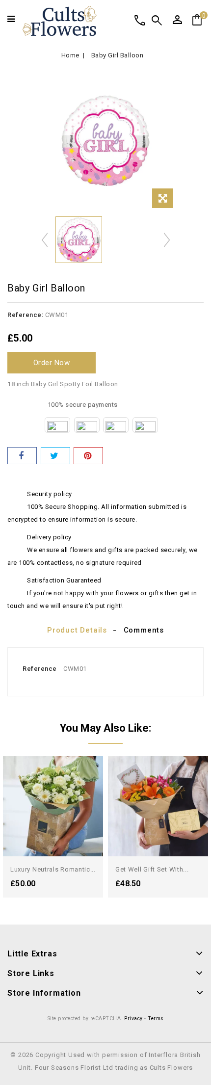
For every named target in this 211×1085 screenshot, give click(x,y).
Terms (156, 1018)
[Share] (22, 456)
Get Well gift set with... (152, 869)
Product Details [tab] (77, 630)
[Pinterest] (88, 456)
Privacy (133, 1018)
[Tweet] (55, 456)
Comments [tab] (144, 630)
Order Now (51, 362)
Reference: (25, 314)
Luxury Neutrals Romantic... (53, 869)
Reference (40, 668)
